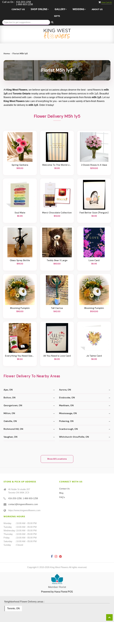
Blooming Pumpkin (20, 308)
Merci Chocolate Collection (57, 212)
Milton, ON (9, 413)
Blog (61, 493)
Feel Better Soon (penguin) (94, 212)
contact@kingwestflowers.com (23, 504)
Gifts (57, 16)
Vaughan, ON (10, 436)
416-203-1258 (15, 498)
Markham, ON (66, 405)
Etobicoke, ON (67, 397)
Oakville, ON (10, 421)
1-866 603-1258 (30, 498)
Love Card (94, 260)
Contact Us (18, 9)
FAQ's (62, 497)
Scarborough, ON (68, 429)
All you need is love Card (57, 355)
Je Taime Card (94, 355)
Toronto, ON (13, 608)
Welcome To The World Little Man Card (57, 165)
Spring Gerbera (20, 165)
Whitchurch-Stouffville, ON (74, 436)
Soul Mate (20, 212)
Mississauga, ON (68, 413)
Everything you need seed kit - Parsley (20, 355)
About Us (97, 9)
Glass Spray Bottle (20, 260)
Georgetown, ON (13, 405)
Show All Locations (57, 458)
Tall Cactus (57, 308)
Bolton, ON (9, 397)
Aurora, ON (65, 389)
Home (7, 53)
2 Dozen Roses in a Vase (94, 165)
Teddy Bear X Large (57, 260)
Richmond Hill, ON (13, 429)
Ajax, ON (8, 389)
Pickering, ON (66, 421)
